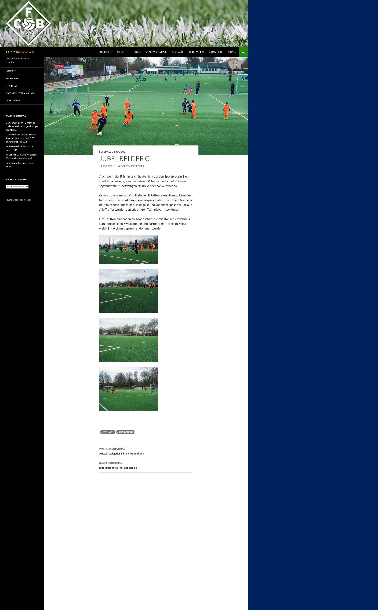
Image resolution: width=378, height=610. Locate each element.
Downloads (13, 100)
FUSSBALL (104, 52)
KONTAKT (11, 71)
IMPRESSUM (12, 85)
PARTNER (231, 52)
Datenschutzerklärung (20, 93)
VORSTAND (177, 52)
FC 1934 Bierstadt (20, 52)
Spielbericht (126, 432)
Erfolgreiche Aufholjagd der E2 (118, 465)
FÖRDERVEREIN (196, 52)
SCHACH (121, 52)
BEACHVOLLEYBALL (156, 52)
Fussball (105, 151)
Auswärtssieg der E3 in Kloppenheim (121, 451)
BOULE (137, 52)
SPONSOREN (215, 52)
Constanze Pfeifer (132, 166)
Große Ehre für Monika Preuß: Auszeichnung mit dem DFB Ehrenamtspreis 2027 (21, 138)
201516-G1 (108, 432)
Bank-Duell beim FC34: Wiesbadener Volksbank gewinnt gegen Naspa (22, 126)
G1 (113, 151)
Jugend (120, 151)
